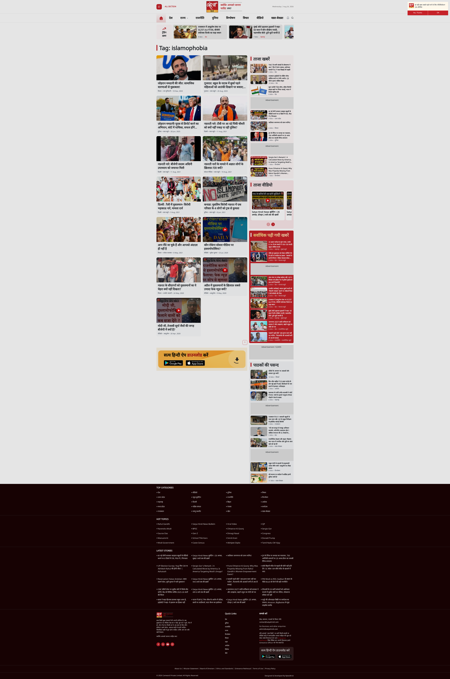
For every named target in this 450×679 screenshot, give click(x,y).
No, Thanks (417, 13)
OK (438, 13)
